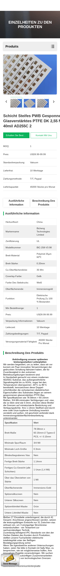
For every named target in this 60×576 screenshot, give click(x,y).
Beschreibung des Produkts (43, 202)
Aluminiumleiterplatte (28, 566)
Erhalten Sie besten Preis (19, 135)
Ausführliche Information (16, 202)
